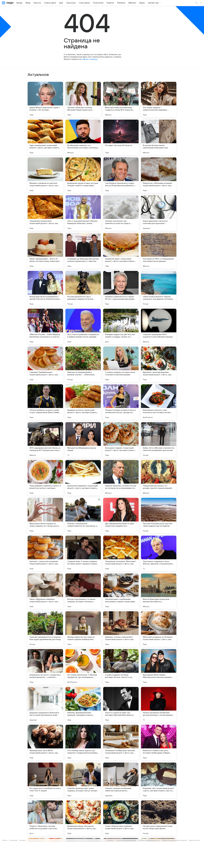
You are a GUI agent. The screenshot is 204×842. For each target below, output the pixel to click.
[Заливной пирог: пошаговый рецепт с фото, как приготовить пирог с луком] (121, 251)
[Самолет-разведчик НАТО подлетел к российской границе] (158, 326)
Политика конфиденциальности (149, 840)
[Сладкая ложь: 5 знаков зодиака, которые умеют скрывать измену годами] (83, 553)
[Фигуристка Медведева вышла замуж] (83, 440)
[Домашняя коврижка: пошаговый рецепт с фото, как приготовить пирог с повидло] (83, 477)
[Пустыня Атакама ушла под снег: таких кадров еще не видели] (158, 515)
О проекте (110, 840)
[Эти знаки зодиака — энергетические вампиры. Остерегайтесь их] (158, 99)
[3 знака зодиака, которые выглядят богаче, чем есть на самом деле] (121, 667)
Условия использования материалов (174, 840)
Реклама (22, 840)
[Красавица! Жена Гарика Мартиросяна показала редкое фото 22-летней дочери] (158, 667)
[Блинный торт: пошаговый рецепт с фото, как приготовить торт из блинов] (158, 780)
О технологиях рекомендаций (126, 840)
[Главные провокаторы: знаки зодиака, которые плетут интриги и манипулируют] (83, 780)
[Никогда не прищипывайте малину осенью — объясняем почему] (83, 364)
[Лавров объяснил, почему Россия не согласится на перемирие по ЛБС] (121, 477)
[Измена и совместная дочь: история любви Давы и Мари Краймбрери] (158, 742)
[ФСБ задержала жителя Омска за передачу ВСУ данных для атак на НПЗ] (45, 440)
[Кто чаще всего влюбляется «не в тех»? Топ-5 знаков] (45, 780)
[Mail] (3, 3)
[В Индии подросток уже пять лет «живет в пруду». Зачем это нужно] (121, 326)
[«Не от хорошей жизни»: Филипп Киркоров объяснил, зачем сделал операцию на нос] (83, 213)
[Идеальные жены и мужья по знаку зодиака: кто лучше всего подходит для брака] (45, 515)
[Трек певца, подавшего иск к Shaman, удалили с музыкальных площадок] (158, 553)
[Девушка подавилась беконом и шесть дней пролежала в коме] (45, 704)
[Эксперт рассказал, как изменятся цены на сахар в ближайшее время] (121, 213)
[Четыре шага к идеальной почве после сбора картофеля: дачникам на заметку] (158, 818)
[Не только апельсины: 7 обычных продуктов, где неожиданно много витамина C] (83, 667)
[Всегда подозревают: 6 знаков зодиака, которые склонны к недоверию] (83, 591)
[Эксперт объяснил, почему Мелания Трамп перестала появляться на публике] (83, 99)
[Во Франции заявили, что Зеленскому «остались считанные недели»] (83, 137)
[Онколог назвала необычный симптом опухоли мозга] (121, 780)
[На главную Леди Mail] (9, 3)
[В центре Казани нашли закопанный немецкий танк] (158, 137)
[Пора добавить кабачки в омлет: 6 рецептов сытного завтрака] (45, 477)
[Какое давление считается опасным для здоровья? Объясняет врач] (158, 213)
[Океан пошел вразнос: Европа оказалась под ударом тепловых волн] (158, 288)
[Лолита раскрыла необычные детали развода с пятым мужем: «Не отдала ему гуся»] (158, 704)
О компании (13, 840)
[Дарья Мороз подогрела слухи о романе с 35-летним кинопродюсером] (45, 99)
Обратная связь (194, 840)
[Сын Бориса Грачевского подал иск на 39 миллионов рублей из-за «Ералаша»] (121, 175)
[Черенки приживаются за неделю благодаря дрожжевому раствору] (45, 629)
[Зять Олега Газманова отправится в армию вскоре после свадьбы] (83, 326)
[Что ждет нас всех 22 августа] (121, 137)
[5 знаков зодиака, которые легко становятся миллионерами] (121, 364)
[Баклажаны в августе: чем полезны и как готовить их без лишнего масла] (158, 402)
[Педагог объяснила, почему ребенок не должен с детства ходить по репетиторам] (45, 818)
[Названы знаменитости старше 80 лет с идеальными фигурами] (121, 288)
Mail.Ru (4, 840)
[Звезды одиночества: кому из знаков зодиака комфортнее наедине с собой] (83, 629)
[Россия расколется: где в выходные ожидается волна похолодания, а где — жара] (83, 288)
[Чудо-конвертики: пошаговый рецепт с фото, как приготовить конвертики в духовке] (45, 137)
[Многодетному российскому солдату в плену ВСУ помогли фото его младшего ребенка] (121, 99)
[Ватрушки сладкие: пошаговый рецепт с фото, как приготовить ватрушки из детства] (121, 440)
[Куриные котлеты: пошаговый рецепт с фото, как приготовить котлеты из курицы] (83, 402)
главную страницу (89, 59)
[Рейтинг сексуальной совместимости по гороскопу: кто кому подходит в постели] (83, 515)
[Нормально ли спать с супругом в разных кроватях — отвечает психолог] (45, 667)
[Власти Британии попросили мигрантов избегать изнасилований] (158, 591)
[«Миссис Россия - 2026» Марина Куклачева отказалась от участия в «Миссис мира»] (45, 326)
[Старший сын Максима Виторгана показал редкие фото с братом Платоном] (83, 251)
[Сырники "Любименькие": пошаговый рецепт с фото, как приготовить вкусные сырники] (45, 364)
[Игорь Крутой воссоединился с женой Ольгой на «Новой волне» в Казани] (45, 288)
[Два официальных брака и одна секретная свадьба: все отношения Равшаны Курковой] (121, 515)
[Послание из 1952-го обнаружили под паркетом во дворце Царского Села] (158, 251)
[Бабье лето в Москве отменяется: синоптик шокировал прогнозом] (158, 440)
